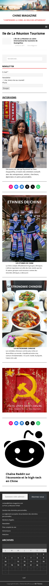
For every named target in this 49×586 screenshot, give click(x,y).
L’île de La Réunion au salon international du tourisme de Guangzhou (25, 41)
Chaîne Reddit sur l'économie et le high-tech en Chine (23, 477)
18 (12, 565)
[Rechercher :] (25, 59)
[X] (33, 187)
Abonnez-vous (38, 497)
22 (37, 565)
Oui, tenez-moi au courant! (14, 80)
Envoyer (6, 88)
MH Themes (38, 584)
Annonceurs (6, 531)
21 (31, 565)
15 (37, 561)
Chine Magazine (32, 45)
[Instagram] (11, 187)
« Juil (23, 578)
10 (5, 561)
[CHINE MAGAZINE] (24, 10)
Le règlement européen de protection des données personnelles (20, 515)
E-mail (5, 72)
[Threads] (27, 187)
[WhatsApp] (38, 187)
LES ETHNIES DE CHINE (24, 263)
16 (43, 561)
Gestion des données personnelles (14, 510)
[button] (45, 26)
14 (31, 561)
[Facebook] (16, 187)
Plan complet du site (9, 527)
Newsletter (6, 78)
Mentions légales (8, 520)
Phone (4, 83)
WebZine (5, 534)
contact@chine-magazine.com (12, 503)
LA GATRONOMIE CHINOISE (24, 348)
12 (18, 561)
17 (5, 565)
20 (24, 565)
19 (18, 565)
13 (24, 561)
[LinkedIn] (22, 187)
